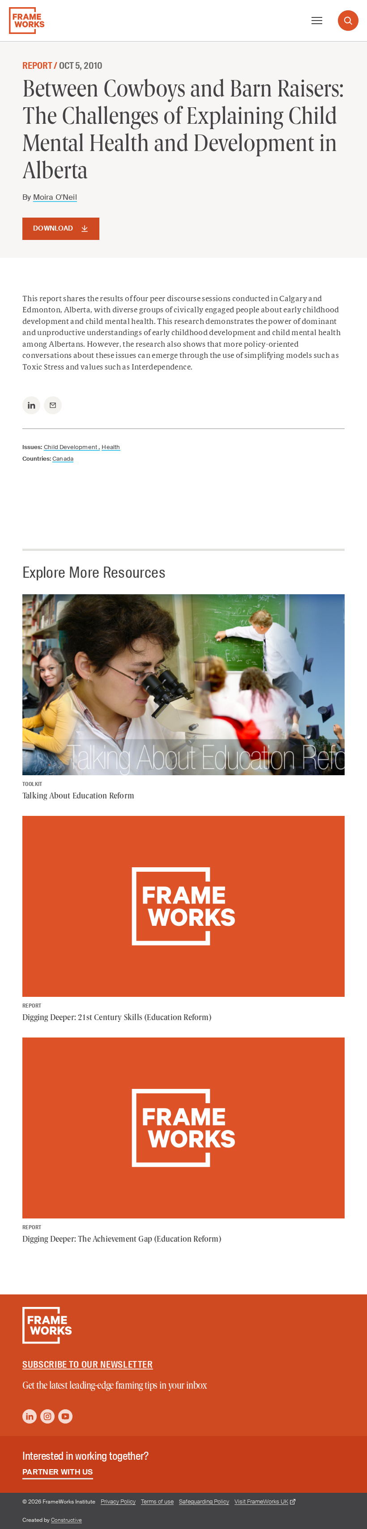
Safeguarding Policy (204, 1501)
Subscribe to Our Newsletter (87, 1364)
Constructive (66, 1520)
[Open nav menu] (317, 20)
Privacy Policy (118, 1501)
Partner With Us (57, 1472)
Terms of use (157, 1501)
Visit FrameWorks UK (261, 1501)
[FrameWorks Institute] (26, 20)
